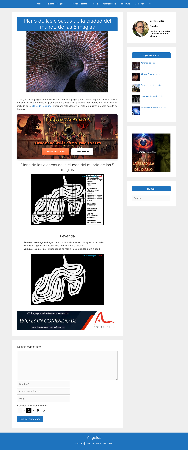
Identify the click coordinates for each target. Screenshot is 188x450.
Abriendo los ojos (148, 63)
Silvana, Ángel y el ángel (151, 74)
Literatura (125, 4)
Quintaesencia (109, 4)
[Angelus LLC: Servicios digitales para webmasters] (67, 320)
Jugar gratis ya (55, 151)
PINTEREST (108, 443)
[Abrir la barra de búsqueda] (150, 4)
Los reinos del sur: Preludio (152, 96)
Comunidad (82, 151)
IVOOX (98, 443)
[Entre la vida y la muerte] (136, 91)
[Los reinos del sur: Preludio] (136, 103)
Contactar (139, 4)
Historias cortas (80, 4)
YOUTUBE (79, 443)
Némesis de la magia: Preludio (153, 107)
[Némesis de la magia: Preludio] (136, 114)
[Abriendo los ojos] (136, 69)
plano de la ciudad (42, 106)
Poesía (95, 4)
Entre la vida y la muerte (151, 85)
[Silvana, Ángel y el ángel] (136, 80)
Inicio (39, 4)
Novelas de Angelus (56, 4)
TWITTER (89, 443)
